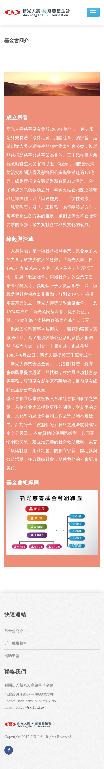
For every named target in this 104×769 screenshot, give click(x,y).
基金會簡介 (16, 40)
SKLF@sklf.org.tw (30, 707)
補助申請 (11, 656)
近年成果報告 (15, 643)
